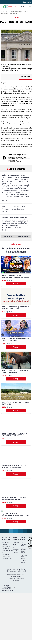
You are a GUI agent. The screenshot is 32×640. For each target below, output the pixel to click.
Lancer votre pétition (5, 559)
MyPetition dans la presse (24, 572)
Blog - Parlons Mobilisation (6, 563)
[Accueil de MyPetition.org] (9, 7)
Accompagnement (7, 566)
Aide (23, 585)
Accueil (23, 7)
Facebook (16, 558)
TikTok (15, 561)
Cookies (16, 589)
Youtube (15, 568)
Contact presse (23, 577)
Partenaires (16, 596)
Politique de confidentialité (15, 591)
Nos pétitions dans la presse (23, 566)
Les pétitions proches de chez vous (7, 574)
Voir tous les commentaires (16, 236)
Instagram (16, 566)
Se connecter (27, 2)
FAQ (7, 587)
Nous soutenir (16, 585)
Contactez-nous (14, 587)
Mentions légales (15, 592)
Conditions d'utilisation (16, 594)
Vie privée (23, 587)
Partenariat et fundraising (6, 569)
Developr (10, 606)
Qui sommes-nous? (24, 560)
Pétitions (10, 12)
